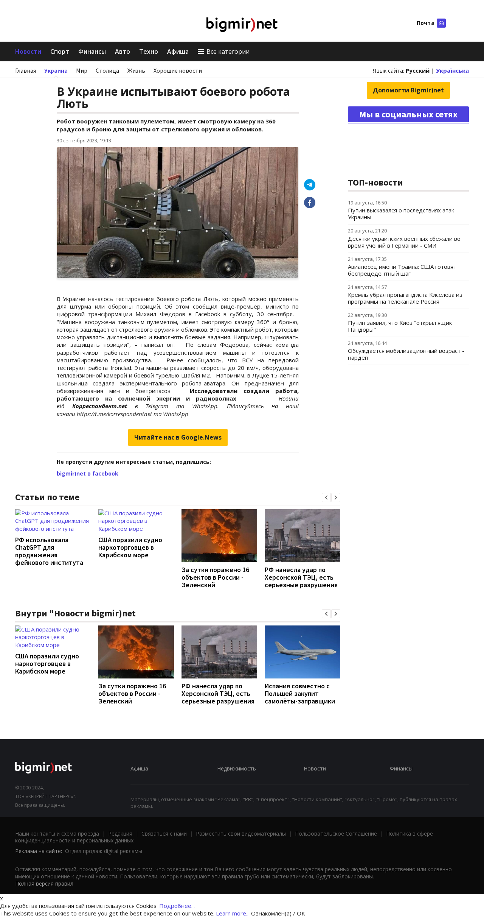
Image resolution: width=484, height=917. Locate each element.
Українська (452, 70)
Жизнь (136, 70)
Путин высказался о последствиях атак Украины (401, 213)
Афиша (178, 51)
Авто (122, 51)
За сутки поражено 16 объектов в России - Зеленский (215, 577)
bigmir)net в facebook (87, 473)
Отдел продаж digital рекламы (103, 851)
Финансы (92, 51)
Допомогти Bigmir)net (408, 90)
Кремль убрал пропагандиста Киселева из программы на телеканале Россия (405, 298)
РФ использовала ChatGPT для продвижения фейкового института (49, 551)
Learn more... (233, 913)
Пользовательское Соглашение (336, 833)
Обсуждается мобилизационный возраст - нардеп (406, 354)
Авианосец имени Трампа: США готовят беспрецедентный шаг (402, 270)
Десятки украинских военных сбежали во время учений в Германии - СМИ (404, 242)
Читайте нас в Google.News (178, 437)
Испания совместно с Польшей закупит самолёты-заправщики (300, 693)
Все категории (228, 51)
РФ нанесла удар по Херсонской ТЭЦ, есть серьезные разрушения (301, 577)
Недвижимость (236, 768)
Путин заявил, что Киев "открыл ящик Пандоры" (400, 326)
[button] (326, 497)
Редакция (120, 833)
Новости (28, 51)
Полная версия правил (44, 883)
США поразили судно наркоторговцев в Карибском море (130, 547)
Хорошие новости (178, 70)
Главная (25, 70)
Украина (56, 70)
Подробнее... (177, 905)
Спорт (59, 51)
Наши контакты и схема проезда (57, 833)
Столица (107, 70)
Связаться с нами (164, 833)
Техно (148, 51)
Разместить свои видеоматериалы (241, 833)
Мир (81, 70)
